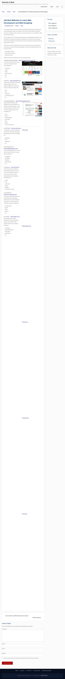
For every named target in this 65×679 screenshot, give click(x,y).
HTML (51, 6)
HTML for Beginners (52, 28)
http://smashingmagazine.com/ (23, 101)
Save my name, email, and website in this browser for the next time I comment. (21, 658)
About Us (22, 670)
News (22, 25)
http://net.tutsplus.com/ (15, 80)
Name (3, 643)
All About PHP (44, 6)
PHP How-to (51, 38)
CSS (57, 6)
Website (3, 653)
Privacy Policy (37, 670)
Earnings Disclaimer (46, 670)
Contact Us (29, 670)
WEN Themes (45, 675)
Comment (4, 629)
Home (16, 670)
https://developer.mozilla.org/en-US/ (27, 60)
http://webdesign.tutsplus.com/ (11, 148)
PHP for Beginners (52, 23)
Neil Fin (17, 25)
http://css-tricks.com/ (16, 128)
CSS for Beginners (52, 25)
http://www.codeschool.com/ (10, 194)
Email (3, 648)
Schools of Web (8, 2)
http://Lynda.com (15, 167)
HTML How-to (51, 41)
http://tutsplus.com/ (15, 216)
